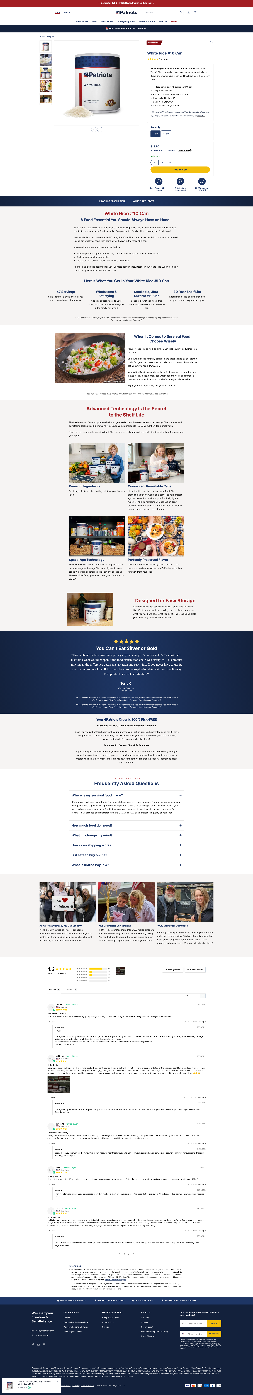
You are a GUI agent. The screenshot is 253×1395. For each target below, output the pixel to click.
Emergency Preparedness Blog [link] (154, 1331)
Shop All (163, 21)
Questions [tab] (69, 989)
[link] (33, 1344)
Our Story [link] (145, 1318)
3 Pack (166, 134)
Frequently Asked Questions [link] (76, 1322)
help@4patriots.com (45, 1331)
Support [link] (67, 1318)
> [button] (133, 1253)
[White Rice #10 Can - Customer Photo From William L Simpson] (120, 971)
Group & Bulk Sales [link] (110, 1318)
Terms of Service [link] (65, 1386)
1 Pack (155, 134)
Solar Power (107, 21)
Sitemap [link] (105, 1327)
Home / (43, 36)
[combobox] (183, 1334)
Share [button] (53, 1022)
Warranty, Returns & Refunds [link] (76, 1327)
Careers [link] (144, 1322)
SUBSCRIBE (214, 1334)
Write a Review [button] (196, 969)
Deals (174, 21)
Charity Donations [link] (148, 1327)
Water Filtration (147, 21)
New (94, 21)
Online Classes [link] (147, 1336)
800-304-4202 (43, 1335)
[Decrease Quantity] (154, 162)
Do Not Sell (75, 1386)
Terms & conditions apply (115, 1280)
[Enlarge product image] (46, 47)
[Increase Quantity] (170, 162)
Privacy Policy (208, 1347)
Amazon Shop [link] (108, 1322)
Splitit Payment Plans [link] (73, 1331)
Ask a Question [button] (174, 969)
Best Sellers (82, 21)
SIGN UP (214, 1324)
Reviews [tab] (52, 989)
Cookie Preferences (87, 1386)
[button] (199, 1022)
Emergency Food (126, 21)
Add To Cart (180, 169)
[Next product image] (99, 129)
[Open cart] (195, 12)
